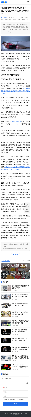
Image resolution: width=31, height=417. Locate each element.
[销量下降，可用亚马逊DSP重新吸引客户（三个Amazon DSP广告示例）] (6, 323)
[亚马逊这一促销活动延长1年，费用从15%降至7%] (6, 305)
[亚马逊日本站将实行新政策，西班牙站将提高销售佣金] (6, 297)
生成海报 (6, 260)
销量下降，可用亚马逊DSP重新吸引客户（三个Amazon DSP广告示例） (20, 322)
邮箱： (5, 392)
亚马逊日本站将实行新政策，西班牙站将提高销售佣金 (20, 296)
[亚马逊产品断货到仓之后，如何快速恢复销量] (6, 314)
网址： (5, 396)
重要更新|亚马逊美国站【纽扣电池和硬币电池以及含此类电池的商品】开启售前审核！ (21, 348)
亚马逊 (26, 17)
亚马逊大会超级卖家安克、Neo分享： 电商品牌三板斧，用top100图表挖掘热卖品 (21, 357)
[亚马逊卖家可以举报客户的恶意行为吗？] (6, 288)
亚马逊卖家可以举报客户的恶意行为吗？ (20, 287)
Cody (21, 17)
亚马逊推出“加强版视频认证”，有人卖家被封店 (20, 331)
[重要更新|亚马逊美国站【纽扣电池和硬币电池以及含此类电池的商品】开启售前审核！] (6, 349)
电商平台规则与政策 (6, 19)
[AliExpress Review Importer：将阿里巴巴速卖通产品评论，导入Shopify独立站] (6, 367)
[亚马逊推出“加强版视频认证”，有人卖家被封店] (6, 332)
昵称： (5, 387)
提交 (15, 404)
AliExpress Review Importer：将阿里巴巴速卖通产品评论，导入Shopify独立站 (20, 366)
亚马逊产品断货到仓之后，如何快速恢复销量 (20, 313)
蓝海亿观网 (4, 17)
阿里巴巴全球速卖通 (22, 19)
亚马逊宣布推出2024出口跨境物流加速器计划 (20, 339)
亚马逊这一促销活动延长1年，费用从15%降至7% (20, 304)
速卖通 (14, 19)
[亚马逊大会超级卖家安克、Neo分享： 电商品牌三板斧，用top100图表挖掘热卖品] (6, 358)
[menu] (28, 2)
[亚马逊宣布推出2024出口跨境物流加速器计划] (6, 340)
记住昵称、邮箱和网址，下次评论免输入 (14, 399)
